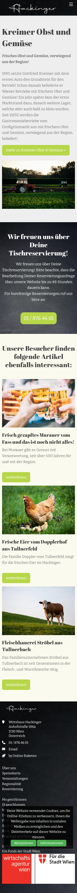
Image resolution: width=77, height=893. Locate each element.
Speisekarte (11, 773)
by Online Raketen (23, 756)
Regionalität (11, 784)
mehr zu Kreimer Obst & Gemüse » (36, 150)
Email (13, 749)
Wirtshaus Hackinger (32, 9)
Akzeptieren (23, 843)
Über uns (9, 768)
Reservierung (12, 789)
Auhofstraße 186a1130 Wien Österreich (22, 731)
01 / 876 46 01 (39, 318)
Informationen (51, 843)
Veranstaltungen (15, 778)
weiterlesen (16, 477)
